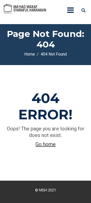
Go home (45, 144)
